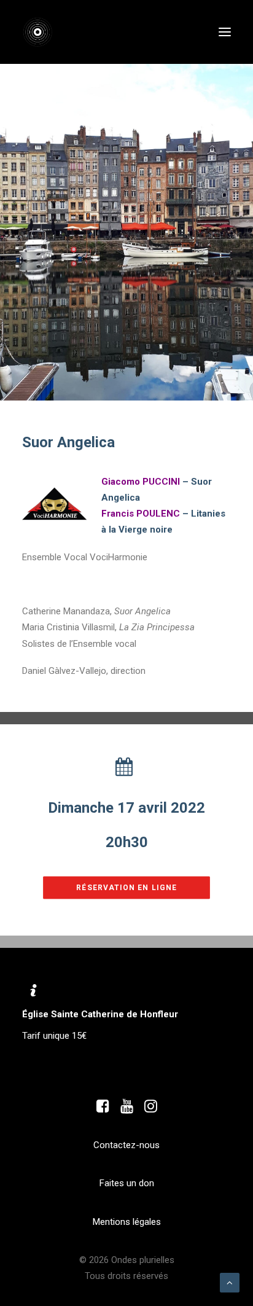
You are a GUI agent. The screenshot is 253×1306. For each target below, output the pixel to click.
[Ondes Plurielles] (44, 32)
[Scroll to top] (229, 1282)
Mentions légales (127, 1221)
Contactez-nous (126, 1145)
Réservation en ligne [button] (126, 887)
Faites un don (126, 1183)
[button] (225, 32)
